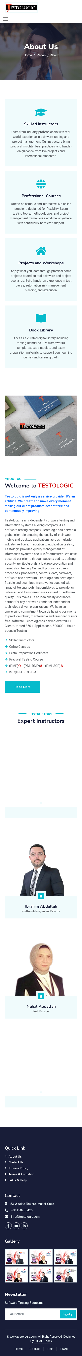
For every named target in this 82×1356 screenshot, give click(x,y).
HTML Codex (43, 1341)
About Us (15, 1157)
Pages (41, 55)
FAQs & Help (18, 1180)
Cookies (35, 1349)
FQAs (64, 1349)
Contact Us (16, 1162)
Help (50, 1349)
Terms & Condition (21, 1174)
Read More (22, 687)
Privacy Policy (18, 1168)
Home (28, 55)
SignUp (67, 1314)
